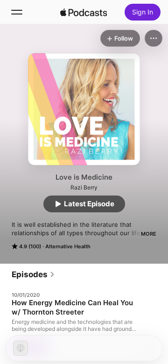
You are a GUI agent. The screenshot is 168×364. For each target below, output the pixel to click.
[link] (33, 274)
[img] (83, 12)
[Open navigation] (17, 12)
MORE (148, 234)
